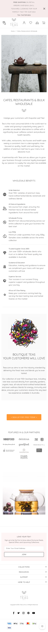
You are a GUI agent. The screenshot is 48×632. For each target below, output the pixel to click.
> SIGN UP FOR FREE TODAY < (24, 417)
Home (13, 31)
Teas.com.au (14, 22)
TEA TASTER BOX (24, 15)
